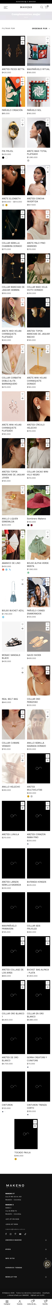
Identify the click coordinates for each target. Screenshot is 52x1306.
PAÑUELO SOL (34, 110)
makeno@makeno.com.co (15, 1229)
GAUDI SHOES (34, 655)
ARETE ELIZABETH (11, 198)
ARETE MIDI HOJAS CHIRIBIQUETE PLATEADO (11, 334)
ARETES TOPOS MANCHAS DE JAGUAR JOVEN (13, 474)
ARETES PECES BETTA (13, 69)
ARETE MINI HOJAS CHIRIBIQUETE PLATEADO (11, 428)
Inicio (26, 17)
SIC (43, 1295)
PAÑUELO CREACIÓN (12, 110)
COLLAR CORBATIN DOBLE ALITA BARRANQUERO (11, 381)
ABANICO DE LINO (11, 563)
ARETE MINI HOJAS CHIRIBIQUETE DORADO (37, 381)
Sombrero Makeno (36, 518)
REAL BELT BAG (10, 699)
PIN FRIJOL (7, 151)
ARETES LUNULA (10, 834)
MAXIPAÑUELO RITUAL (38, 69)
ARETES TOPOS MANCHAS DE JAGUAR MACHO (38, 334)
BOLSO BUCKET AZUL (13, 610)
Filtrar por (8, 28)
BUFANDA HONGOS (36, 882)
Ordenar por (40, 28)
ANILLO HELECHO (11, 787)
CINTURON (7, 1105)
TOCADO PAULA (22, 1152)
